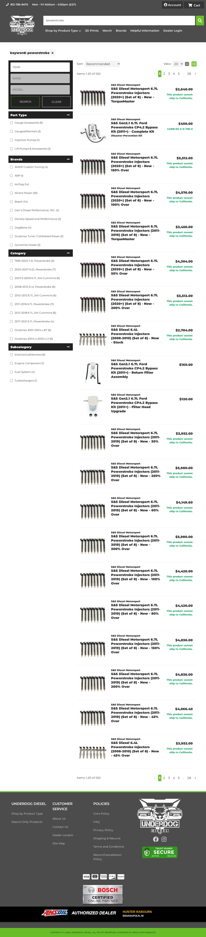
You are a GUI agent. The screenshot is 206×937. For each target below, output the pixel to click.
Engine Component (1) (29, 363)
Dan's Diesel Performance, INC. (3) (37, 210)
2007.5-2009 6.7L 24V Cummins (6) (37, 278)
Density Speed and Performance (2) (38, 218)
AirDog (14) (22, 184)
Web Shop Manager (144, 932)
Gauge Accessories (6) (29, 122)
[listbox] (40, 67)
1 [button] (159, 73)
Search (25, 101)
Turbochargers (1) (26, 380)
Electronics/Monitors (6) (30, 354)
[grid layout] (187, 63)
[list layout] (194, 63)
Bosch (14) (21, 201)
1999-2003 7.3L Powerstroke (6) (34, 260)
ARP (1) (19, 175)
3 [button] (169, 73)
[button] (123, 20)
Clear (56, 101)
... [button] (183, 73)
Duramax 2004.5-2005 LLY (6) (34, 338)
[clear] (52, 53)
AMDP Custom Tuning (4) (31, 167)
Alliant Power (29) (26, 192)
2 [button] (164, 73)
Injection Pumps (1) (27, 140)
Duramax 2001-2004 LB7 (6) (33, 330)
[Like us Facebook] (156, 840)
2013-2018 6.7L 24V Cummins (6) (35, 312)
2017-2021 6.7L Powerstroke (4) (34, 321)
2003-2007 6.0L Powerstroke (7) (35, 269)
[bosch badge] (103, 894)
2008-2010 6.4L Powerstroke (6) (35, 286)
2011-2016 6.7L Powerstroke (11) (34, 304)
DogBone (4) (23, 227)
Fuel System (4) (25, 371)
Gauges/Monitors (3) (28, 131)
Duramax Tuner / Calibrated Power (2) (39, 236)
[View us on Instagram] (164, 840)
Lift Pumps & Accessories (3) (32, 148)
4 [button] (174, 73)
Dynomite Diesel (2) (27, 244)
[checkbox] (11, 167)
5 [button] (178, 73)
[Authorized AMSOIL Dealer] (80, 913)
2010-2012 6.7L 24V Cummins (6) (35, 295)
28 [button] (189, 73)
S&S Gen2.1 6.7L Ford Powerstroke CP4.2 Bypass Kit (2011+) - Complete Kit (134, 127)
